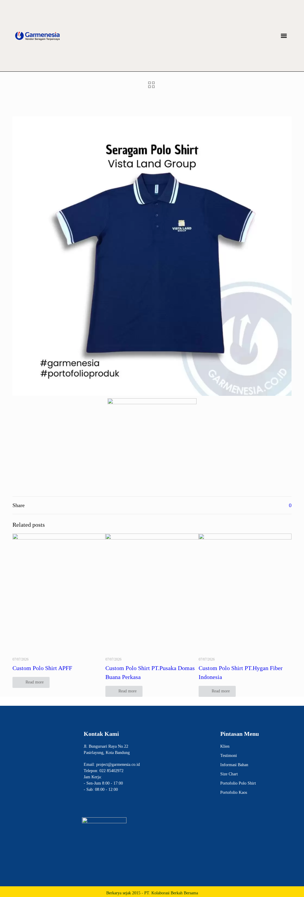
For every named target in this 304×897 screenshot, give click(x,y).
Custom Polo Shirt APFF (42, 668)
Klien (224, 746)
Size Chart (229, 774)
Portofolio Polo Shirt (238, 783)
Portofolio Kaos (233, 792)
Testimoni (228, 755)
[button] (284, 36)
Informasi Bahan (234, 765)
